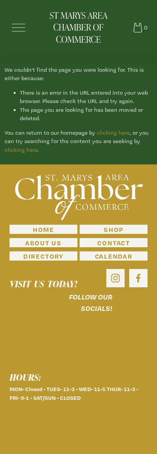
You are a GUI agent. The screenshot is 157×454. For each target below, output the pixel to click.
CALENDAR (114, 256)
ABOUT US (43, 242)
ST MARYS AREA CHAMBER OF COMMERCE (78, 27)
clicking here (113, 132)
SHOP (113, 229)
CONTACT (113, 242)
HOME (43, 229)
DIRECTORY (43, 256)
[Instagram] (115, 278)
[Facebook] (138, 278)
